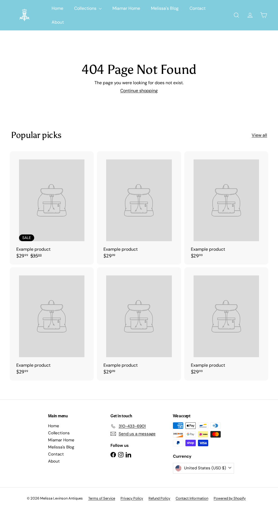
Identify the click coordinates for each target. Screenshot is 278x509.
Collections (85, 8)
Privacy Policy (132, 498)
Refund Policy (159, 498)
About (58, 22)
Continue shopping (139, 90)
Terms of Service (101, 498)
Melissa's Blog (165, 8)
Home (57, 8)
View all (259, 135)
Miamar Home (126, 8)
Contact (197, 8)
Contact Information (192, 498)
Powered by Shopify (230, 498)
